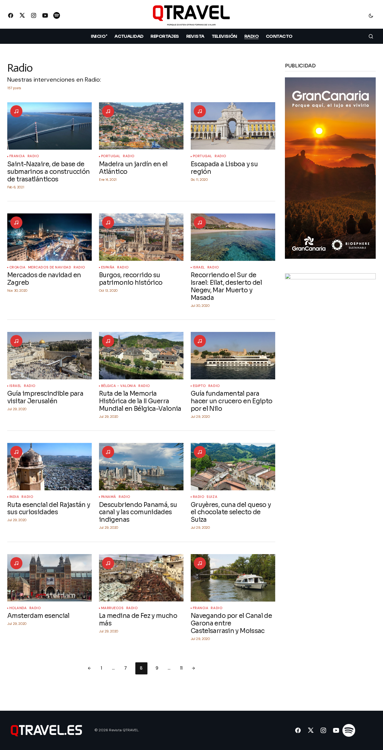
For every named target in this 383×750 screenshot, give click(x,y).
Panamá (108, 496)
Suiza (211, 496)
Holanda (18, 608)
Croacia (17, 267)
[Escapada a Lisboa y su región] (233, 126)
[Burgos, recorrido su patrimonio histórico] (141, 237)
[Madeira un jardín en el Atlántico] (141, 126)
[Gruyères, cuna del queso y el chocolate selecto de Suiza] (233, 466)
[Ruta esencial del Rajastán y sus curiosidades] (49, 466)
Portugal (111, 156)
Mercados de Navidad (49, 267)
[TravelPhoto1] (330, 363)
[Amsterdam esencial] (49, 578)
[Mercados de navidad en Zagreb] (49, 237)
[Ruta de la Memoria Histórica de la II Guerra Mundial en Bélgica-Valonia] (141, 355)
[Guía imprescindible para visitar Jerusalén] (49, 355)
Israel (199, 267)
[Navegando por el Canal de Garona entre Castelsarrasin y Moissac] (233, 578)
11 (181, 668)
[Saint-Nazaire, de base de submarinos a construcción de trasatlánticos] (49, 126)
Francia (17, 156)
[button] (371, 15)
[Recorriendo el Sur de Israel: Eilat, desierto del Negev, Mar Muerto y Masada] (233, 237)
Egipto (199, 386)
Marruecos (112, 608)
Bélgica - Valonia (118, 386)
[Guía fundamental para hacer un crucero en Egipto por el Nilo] (233, 355)
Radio (33, 156)
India (14, 496)
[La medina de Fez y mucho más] (141, 578)
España (108, 267)
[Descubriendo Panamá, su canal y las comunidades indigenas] (141, 466)
